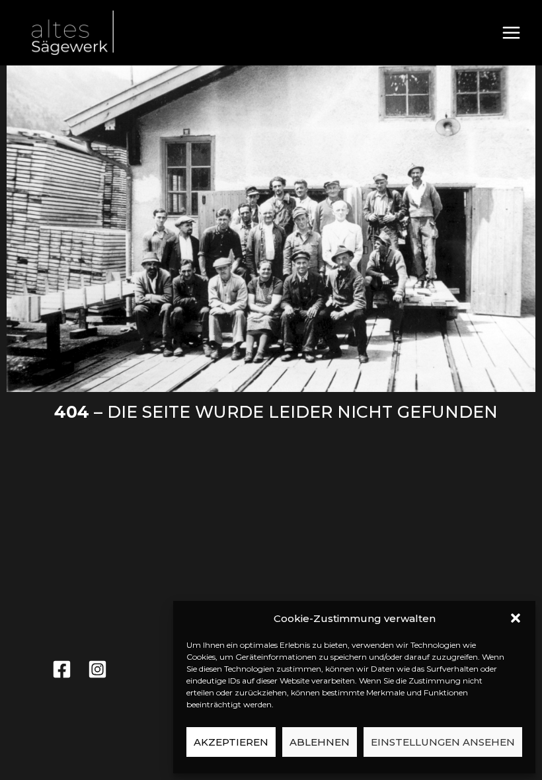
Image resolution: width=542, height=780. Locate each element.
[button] (515, 618)
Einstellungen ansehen (443, 742)
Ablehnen (320, 742)
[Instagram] (97, 669)
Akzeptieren (231, 742)
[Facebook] (61, 669)
